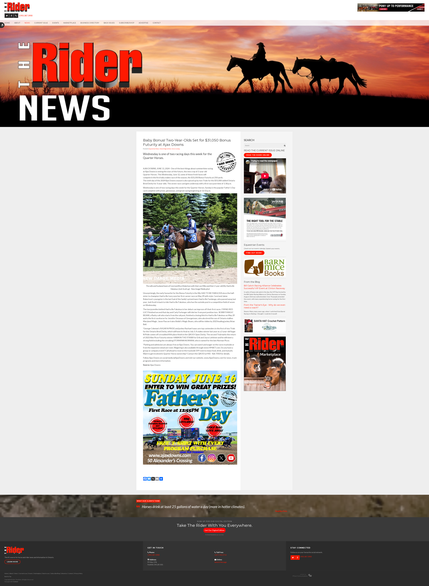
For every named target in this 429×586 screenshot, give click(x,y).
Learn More (12, 562)
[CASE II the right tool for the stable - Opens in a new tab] (265, 218)
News (27, 23)
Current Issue (41, 23)
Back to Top (7, 576)
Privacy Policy (78, 573)
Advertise (143, 23)
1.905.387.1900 (25, 15)
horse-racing (176, 149)
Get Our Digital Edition (214, 530)
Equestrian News (154, 149)
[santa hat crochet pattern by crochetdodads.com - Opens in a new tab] (265, 325)
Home (7, 23)
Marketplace (69, 23)
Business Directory (89, 23)
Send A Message (220, 562)
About (17, 23)
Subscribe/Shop (126, 23)
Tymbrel (15, 581)
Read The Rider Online (257, 155)
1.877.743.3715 (220, 555)
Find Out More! (254, 253)
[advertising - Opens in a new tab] (265, 363)
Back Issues (109, 23)
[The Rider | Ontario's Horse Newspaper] (214, 73)
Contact (157, 23)
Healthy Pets (281, 511)
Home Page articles (165, 149)
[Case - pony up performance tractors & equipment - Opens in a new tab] (391, 7)
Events (55, 23)
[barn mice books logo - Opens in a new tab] (265, 268)
